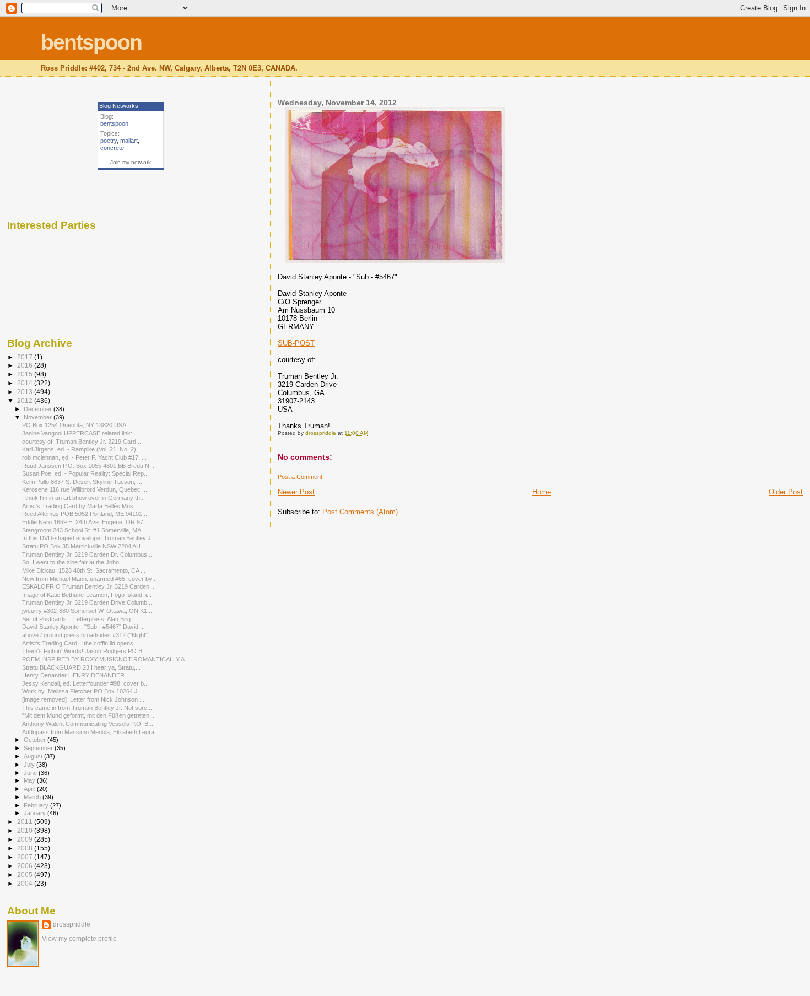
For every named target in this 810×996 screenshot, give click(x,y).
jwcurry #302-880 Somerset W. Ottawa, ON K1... (87, 610)
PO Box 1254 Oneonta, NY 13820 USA (74, 425)
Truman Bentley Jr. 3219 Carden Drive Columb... (87, 602)
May (30, 780)
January (35, 813)
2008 (25, 848)
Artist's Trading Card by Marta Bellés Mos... (80, 506)
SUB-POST (296, 343)
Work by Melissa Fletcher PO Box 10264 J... (82, 691)
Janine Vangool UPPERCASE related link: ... (80, 433)
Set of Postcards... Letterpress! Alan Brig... (79, 619)
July (30, 764)
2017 (25, 356)
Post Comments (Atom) (360, 512)
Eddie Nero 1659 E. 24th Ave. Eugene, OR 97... (85, 522)
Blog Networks (118, 106)
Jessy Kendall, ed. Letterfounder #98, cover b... (85, 683)
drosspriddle (71, 924)
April (30, 788)
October (35, 739)
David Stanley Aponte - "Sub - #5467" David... (82, 626)
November (38, 417)
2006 (25, 865)
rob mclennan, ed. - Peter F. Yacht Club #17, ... (84, 457)
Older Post (786, 492)
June (31, 772)
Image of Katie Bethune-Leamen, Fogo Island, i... (87, 594)
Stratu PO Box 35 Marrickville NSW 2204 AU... (83, 546)
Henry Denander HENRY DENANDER (73, 675)
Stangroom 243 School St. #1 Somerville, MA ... (85, 530)
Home (541, 492)
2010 (25, 830)
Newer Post (296, 492)
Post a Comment (300, 476)
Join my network (130, 162)
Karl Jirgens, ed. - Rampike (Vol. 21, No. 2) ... (82, 449)
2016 (25, 365)
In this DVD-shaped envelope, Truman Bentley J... (89, 538)
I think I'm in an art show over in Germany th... (83, 497)
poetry (108, 140)
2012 (25, 400)
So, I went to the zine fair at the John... (73, 562)
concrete (112, 147)
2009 (25, 839)
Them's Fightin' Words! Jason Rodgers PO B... (84, 651)
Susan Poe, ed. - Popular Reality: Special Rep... (85, 473)
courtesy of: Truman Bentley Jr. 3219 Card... (81, 441)
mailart (129, 140)
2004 (25, 883)
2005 (25, 874)
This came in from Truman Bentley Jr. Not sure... (87, 707)
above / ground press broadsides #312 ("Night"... (87, 635)
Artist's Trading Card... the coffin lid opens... (80, 643)
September (39, 748)
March (33, 797)
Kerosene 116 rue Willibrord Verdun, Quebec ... (84, 489)
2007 (25, 856)
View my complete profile (79, 939)
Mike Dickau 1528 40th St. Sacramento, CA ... (83, 570)
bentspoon (91, 42)
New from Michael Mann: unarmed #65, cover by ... (90, 578)
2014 (25, 382)
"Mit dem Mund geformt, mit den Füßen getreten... (88, 715)
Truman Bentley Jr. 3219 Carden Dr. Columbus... (87, 554)
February (37, 805)
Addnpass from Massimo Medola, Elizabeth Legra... (90, 732)
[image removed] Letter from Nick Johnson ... (83, 699)
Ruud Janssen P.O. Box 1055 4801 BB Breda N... (88, 465)
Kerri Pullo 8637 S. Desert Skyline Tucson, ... (82, 481)
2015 (25, 374)
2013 (25, 391)
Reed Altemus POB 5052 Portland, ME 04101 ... (85, 513)
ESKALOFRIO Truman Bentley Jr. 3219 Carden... (88, 586)
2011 (25, 821)
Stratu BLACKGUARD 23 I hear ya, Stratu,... (81, 667)
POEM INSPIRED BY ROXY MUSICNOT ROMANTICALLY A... (106, 659)
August (34, 756)
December (38, 409)
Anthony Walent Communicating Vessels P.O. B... (87, 723)
